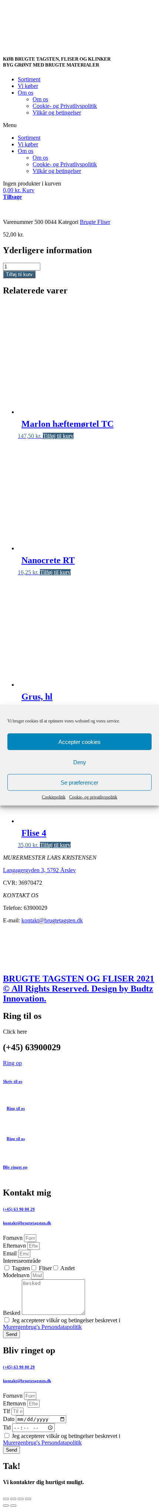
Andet (67, 1268)
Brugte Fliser (95, 222)
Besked (12, 1313)
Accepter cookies (79, 741)
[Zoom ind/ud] (28, 1499)
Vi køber (28, 86)
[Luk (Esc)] (6, 1499)
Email (10, 1253)
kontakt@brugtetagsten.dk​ (27, 1223)
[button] (79, 125)
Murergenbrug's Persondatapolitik (42, 1327)
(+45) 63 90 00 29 (19, 1209)
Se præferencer (79, 782)
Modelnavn (17, 1275)
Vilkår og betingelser (57, 112)
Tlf (7, 1411)
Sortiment (29, 79)
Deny (79, 762)
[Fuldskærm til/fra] (21, 1499)
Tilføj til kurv (19, 274)
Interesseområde (22, 1261)
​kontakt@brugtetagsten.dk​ (27, 1380)
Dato (9, 1419)
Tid (7, 1427)
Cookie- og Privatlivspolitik (65, 106)
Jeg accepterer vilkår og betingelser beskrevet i (61, 1323)
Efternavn (15, 1245)
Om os (25, 92)
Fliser (45, 1268)
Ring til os (16, 1108)
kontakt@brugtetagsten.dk (52, 920)
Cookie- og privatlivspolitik (93, 797)
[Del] (13, 1499)
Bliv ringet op (15, 1167)
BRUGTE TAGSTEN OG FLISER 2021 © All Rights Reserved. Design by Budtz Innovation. (78, 988)
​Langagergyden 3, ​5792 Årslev (39, 870)
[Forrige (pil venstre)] (6, 1505)
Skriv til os (12, 1081)
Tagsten (21, 1268)
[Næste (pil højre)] (13, 1505)
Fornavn (13, 1238)
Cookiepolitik (53, 797)
